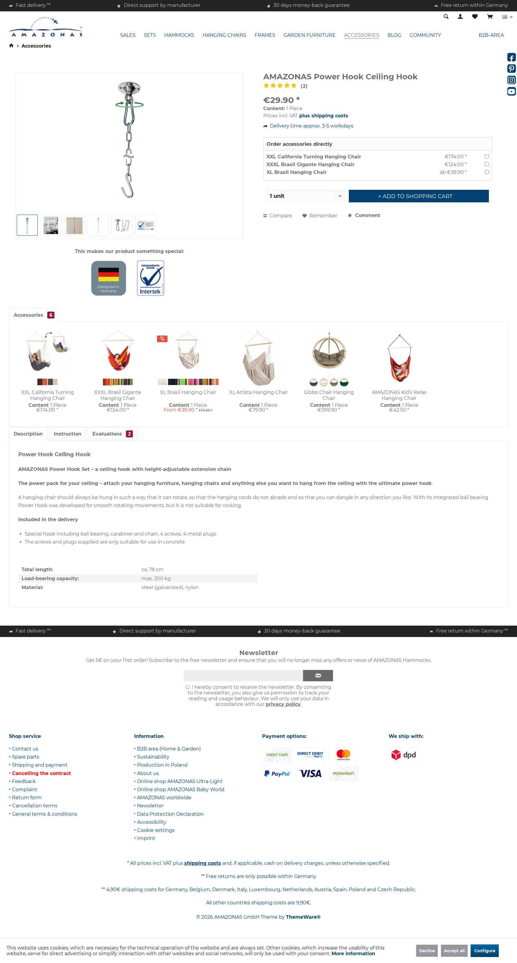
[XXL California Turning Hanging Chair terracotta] (42, 381)
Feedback (24, 781)
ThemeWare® (303, 917)
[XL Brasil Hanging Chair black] (173, 381)
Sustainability (153, 757)
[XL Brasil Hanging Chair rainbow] (203, 381)
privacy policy (283, 704)
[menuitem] (490, 17)
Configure (484, 950)
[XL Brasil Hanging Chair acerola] (214, 381)
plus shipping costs (323, 116)
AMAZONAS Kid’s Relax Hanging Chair (399, 395)
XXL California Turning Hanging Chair (314, 157)
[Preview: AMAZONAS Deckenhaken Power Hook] (98, 225)
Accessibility (151, 822)
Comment (367, 215)
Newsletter (150, 806)
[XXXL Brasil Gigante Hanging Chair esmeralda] (118, 381)
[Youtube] (511, 91)
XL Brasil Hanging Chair (297, 172)
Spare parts (25, 757)
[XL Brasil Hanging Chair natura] (162, 381)
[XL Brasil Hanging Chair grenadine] (193, 381)
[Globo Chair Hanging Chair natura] (324, 381)
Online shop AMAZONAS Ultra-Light (180, 781)
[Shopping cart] (490, 17)
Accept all (454, 950)
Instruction (67, 434)
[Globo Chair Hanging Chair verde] (344, 381)
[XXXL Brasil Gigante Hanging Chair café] (128, 381)
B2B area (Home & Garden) (169, 749)
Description (28, 434)
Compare (280, 216)
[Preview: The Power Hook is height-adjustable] (27, 225)
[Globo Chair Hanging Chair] (329, 350)
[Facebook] (511, 57)
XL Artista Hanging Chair (258, 392)
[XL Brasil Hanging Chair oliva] (183, 381)
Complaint (24, 789)
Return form (27, 797)
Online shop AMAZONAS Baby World (180, 789)
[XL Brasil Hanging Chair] (188, 350)
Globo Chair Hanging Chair (329, 395)
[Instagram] (511, 79)
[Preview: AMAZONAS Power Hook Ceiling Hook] (50, 225)
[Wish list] (475, 17)
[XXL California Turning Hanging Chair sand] (53, 381)
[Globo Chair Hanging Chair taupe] (334, 381)
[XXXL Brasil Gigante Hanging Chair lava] (107, 381)
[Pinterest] (511, 68)
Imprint (146, 838)
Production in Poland (162, 765)
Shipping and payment (40, 765)
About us (148, 773)
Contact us (25, 749)
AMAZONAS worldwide (164, 797)
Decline (427, 950)
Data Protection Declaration (170, 814)
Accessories (33, 315)
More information (353, 953)
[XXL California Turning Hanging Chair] (47, 350)
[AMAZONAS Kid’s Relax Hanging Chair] (399, 358)
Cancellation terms (34, 806)
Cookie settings (156, 830)
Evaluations (111, 434)
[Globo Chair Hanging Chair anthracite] (313, 381)
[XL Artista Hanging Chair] (258, 358)
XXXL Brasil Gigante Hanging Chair (311, 164)
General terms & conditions (44, 814)
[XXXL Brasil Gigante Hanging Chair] (117, 350)
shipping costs (202, 863)
